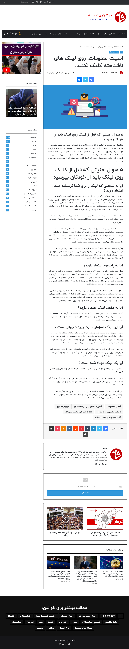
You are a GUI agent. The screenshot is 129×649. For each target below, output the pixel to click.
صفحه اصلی (122, 34)
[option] (21, 103)
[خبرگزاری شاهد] (106, 17)
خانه (120, 47)
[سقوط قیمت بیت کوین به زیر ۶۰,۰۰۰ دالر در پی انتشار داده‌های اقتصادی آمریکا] (111, 562)
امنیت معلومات (113, 406)
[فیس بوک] (102, 464)
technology (114, 52)
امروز (99, 34)
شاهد (92, 34)
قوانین (33, 169)
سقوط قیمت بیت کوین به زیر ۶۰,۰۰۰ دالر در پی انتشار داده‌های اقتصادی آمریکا (113, 573)
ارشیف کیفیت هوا (29, 206)
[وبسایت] (105, 464)
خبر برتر (33, 141)
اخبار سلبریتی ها (30, 202)
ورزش (60, 34)
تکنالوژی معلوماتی (82, 34)
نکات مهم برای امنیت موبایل (107, 417)
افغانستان (112, 34)
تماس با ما (47, 34)
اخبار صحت (31, 173)
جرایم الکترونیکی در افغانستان (87, 406)
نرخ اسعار (32, 190)
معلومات (32, 157)
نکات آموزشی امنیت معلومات (78, 412)
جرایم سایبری (62, 406)
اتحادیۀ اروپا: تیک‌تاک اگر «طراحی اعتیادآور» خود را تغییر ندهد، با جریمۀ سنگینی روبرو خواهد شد (59, 575)
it (116, 47)
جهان (106, 34)
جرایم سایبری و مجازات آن (108, 412)
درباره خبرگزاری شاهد (35, 34)
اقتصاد (66, 34)
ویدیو (54, 34)
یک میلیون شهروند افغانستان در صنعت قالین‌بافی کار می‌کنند (21, 111)
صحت (72, 34)
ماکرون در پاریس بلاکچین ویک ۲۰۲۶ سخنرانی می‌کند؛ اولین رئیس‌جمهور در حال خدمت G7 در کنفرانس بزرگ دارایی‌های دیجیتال (86, 576)
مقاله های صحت (30, 198)
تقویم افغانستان (30, 194)
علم (34, 186)
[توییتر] (99, 464)
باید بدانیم (32, 178)
